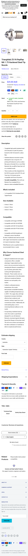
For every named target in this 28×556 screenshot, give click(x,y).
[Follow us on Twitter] (8, 536)
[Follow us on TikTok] (17, 536)
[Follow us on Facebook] (3, 536)
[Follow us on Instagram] (11, 536)
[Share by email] (25, 136)
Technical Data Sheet (8, 412)
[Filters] (3, 437)
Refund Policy (5, 370)
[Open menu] (2, 13)
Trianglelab (5, 68)
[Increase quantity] (17, 110)
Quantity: (4, 110)
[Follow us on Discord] (6, 536)
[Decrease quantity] (8, 110)
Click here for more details (13, 131)
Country (4, 339)
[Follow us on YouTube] (14, 536)
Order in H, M (16, 104)
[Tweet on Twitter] (22, 136)
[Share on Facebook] (16, 136)
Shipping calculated (19, 84)
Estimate (6, 363)
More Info (24, 5)
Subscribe (6, 520)
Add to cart (14, 116)
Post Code (4, 353)
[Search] (24, 17)
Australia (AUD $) (6, 528)
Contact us (15, 123)
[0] (25, 13)
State (3, 346)
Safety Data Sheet (20, 412)
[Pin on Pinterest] (19, 136)
